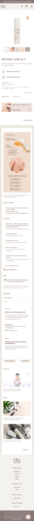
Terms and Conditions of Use (20, 518)
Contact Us (17, 487)
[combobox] (17, 507)
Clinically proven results (13, 71)
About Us (17, 474)
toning (18, 208)
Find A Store (17, 498)
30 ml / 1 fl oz (5, 96)
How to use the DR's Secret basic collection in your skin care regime (12, 389)
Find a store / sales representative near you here (17, 1)
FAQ (17, 490)
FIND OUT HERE (16, 110)
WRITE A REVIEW (9, 361)
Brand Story (17, 471)
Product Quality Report (11, 269)
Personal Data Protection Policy (13, 518)
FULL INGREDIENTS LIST (12, 266)
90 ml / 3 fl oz (17, 96)
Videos (17, 479)
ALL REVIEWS (25, 361)
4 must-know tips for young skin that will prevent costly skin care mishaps (13, 418)
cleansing (11, 208)
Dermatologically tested (13, 77)
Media (17, 476)
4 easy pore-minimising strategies (12, 441)
